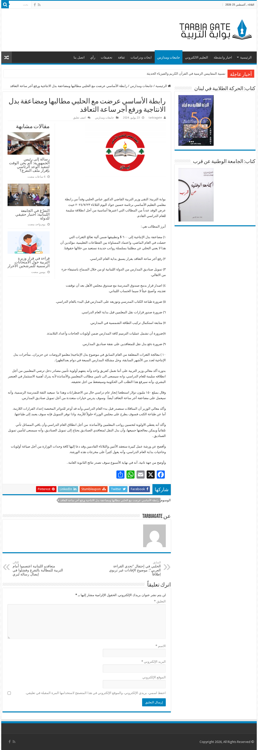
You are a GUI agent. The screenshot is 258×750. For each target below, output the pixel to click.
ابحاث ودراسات (141, 57)
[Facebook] (34, 5)
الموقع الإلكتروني (154, 677)
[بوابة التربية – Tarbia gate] (214, 29)
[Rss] (39, 5)
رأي (92, 57)
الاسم (160, 646)
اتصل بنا (79, 57)
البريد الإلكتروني (153, 661)
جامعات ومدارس (168, 57)
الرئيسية (246, 57)
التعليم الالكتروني (196, 57)
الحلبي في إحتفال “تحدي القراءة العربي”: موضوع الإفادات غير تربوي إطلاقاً (135, 568)
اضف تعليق (79, 117)
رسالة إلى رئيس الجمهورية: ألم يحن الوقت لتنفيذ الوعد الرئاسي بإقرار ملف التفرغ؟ (29, 165)
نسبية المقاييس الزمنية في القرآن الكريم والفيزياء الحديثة (186, 73)
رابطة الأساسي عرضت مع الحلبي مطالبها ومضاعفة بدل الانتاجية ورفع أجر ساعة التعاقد (109, 500)
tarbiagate (155, 117)
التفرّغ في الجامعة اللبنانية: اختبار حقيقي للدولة (32, 214)
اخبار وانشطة (223, 57)
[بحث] (5, 4)
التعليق (160, 601)
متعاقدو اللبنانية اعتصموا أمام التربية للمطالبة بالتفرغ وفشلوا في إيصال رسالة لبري (38, 568)
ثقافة (121, 57)
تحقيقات (106, 57)
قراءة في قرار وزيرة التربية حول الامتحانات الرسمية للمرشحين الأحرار (29, 262)
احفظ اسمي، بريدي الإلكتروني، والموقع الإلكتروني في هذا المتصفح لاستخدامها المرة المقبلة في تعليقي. (95, 693)
